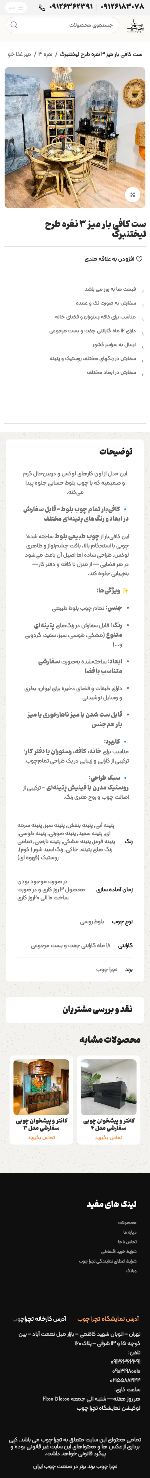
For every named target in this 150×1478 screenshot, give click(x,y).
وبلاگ (131, 1271)
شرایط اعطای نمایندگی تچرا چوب (108, 1261)
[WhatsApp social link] (75, 406)
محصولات (127, 1222)
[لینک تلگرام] (56, 406)
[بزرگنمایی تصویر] (132, 194)
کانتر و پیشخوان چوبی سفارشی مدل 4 (109, 1125)
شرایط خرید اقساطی (119, 1251)
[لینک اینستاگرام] (93, 406)
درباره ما (130, 1232)
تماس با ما (127, 1242)
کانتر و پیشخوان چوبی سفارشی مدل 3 (41, 1125)
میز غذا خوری (17, 54)
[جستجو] (14, 25)
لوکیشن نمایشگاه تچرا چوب (108, 1408)
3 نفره (45, 54)
